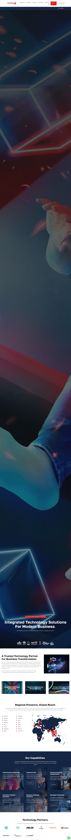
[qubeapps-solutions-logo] (11, 2)
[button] (53, 734)
